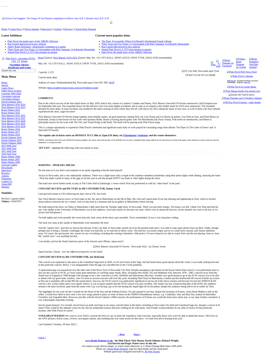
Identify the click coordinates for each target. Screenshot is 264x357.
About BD (6, 184)
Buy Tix (247, 82)
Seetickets (143, 135)
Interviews (47, 29)
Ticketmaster (129, 135)
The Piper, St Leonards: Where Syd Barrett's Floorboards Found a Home (136, 41)
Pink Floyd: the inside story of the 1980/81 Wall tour (32, 41)
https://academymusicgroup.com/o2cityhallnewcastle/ (72, 87)
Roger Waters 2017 (10, 132)
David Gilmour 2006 (11, 143)
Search (4, 85)
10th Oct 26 (231, 81)
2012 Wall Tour (8, 148)
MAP (111, 82)
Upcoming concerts (10, 96)
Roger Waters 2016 (10, 134)
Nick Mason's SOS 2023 (13, 107)
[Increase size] (5, 5)
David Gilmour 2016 (11, 137)
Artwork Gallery (9, 165)
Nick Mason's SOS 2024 (13, 104)
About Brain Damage (85, 29)
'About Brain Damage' (117, 349)
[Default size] (6, 5)
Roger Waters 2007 (10, 159)
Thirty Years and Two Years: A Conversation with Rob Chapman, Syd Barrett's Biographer (51, 49)
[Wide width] (2, 5)
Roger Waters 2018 (10, 129)
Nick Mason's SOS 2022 (13, 115)
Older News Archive (11, 91)
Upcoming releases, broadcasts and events (19, 66)
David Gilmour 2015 (11, 140)
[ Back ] (42, 337)
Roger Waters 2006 (10, 162)
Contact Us (6, 181)
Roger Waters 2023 (10, 110)
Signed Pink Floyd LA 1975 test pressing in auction (32, 52)
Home (4, 29)
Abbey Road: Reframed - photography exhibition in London (36, 46)
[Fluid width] (1, 5)
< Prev (121, 334)
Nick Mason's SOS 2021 (13, 118)
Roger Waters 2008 (10, 156)
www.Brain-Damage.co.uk (99, 340)
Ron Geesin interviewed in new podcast (26, 44)
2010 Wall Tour (8, 154)
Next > (137, 334)
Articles (58, 29)
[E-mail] (218, 62)
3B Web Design (152, 351)
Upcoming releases (10, 99)
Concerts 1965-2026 (11, 93)
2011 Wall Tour (8, 151)
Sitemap (5, 187)
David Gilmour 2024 (11, 101)
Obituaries (6, 178)
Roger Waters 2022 (10, 112)
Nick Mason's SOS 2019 (13, 123)
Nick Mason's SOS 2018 (13, 126)
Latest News (16, 29)
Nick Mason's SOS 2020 (13, 121)
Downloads (7, 167)
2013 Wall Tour (8, 145)
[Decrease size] (7, 5)
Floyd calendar (32, 29)
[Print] (213, 62)
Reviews (68, 29)
